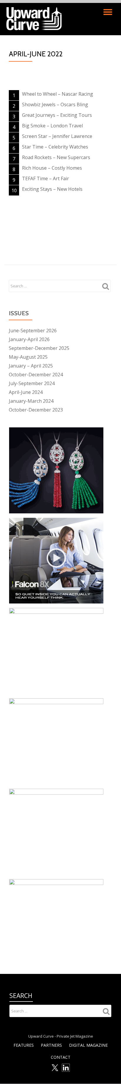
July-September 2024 (32, 383)
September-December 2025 (39, 348)
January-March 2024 (31, 401)
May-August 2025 (28, 357)
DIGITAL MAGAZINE (88, 1045)
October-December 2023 (36, 410)
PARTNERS (51, 1045)
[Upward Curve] (34, 19)
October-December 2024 (36, 374)
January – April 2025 (31, 366)
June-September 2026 (33, 330)
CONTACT (60, 1057)
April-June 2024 (26, 392)
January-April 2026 (29, 339)
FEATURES (24, 1045)
